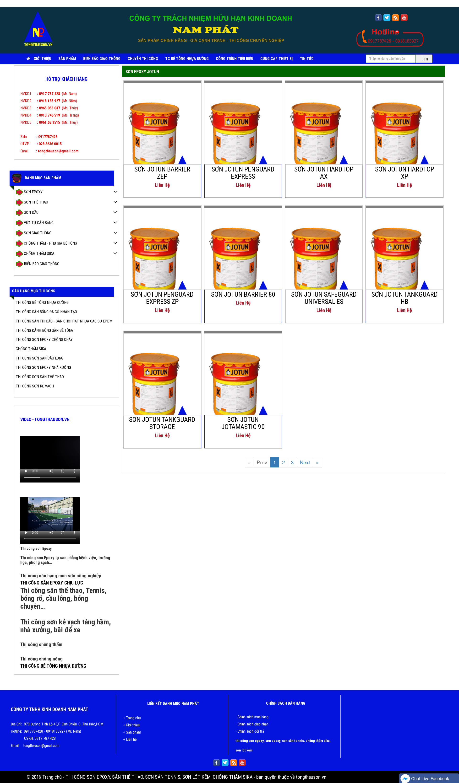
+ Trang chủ (132, 718)
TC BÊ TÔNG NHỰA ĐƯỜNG (187, 58)
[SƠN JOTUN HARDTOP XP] (404, 135)
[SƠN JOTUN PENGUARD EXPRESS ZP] (162, 260)
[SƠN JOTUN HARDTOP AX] (324, 135)
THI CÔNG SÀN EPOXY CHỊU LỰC (51, 583)
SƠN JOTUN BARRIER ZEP (162, 173)
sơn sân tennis (293, 741)
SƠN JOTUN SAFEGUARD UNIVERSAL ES (324, 298)
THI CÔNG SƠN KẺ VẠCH (35, 386)
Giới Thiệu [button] (42, 58)
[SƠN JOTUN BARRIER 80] (243, 260)
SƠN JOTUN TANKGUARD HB (405, 298)
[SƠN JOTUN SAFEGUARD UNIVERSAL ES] (324, 260)
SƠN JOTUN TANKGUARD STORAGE (162, 423)
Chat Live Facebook (429, 778)
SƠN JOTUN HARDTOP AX (323, 173)
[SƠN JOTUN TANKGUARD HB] (404, 260)
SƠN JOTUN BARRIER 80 (243, 294)
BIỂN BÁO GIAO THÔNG (101, 58)
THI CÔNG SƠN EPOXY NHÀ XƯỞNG (43, 367)
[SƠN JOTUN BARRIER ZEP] (162, 135)
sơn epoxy (272, 741)
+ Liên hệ (130, 739)
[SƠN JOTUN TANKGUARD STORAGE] (162, 385)
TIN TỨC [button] (307, 58)
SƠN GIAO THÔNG (37, 233)
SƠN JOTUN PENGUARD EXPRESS (243, 173)
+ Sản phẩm (132, 732)
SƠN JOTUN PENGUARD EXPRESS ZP (162, 298)
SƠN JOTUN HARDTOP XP (404, 173)
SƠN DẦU (30, 212)
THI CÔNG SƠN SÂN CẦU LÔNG (39, 358)
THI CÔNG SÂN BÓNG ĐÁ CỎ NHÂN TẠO (46, 312)
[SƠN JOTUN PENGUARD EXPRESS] (243, 135)
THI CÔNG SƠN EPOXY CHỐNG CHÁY (44, 339)
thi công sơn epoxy (249, 741)
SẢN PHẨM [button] (67, 58)
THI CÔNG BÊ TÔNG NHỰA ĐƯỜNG (42, 302)
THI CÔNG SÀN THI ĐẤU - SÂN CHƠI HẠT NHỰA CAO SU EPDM (64, 321)
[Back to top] (450, 765)
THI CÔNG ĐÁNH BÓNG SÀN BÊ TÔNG (44, 330)
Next (305, 462)
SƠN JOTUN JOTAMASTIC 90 (243, 423)
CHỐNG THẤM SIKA (38, 253)
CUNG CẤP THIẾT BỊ (276, 58)
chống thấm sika (318, 741)
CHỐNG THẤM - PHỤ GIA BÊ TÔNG (50, 243)
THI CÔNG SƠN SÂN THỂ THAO (40, 377)
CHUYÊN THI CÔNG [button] (143, 58)
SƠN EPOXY (33, 191)
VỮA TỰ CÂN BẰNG (38, 222)
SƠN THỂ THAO (35, 202)
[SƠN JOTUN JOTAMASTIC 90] (243, 385)
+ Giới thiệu (131, 725)
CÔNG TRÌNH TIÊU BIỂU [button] (234, 58)
